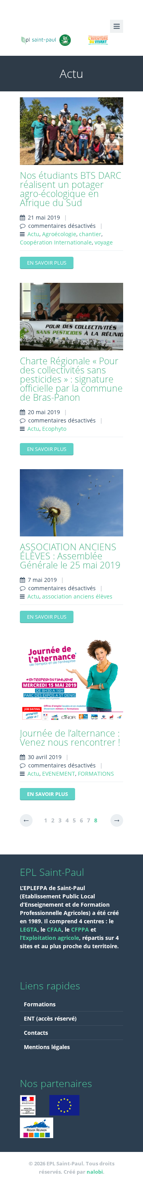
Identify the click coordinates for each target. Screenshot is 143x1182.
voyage (104, 242)
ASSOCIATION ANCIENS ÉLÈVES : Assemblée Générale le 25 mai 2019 (70, 555)
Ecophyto (54, 428)
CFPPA (81, 929)
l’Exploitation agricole (49, 937)
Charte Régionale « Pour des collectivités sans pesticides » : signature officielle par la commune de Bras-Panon (71, 378)
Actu (33, 234)
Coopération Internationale (56, 242)
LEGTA (28, 929)
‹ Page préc (26, 820)
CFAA (54, 929)
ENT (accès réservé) (50, 1018)
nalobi (95, 1171)
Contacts (36, 1032)
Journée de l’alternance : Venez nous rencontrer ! (70, 737)
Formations (40, 1004)
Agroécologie (59, 234)
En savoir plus (46, 262)
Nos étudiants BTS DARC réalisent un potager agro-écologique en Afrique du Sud (70, 189)
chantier (90, 234)
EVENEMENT (58, 773)
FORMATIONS (96, 773)
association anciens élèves (77, 596)
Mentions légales (47, 1047)
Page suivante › (116, 820)
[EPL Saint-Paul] (71, 39)
